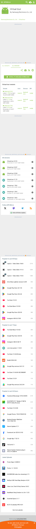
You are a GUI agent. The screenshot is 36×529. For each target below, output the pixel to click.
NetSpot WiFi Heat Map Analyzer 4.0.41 (18, 480)
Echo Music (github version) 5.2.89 (17, 282)
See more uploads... (18, 510)
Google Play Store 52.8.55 (14, 312)
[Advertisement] (18, 43)
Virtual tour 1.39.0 (12, 191)
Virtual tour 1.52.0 (12, 198)
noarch (20, 93)
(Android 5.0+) (8, 97)
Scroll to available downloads (19, 77)
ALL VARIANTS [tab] (6, 65)
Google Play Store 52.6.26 (14, 294)
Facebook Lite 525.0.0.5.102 (15, 432)
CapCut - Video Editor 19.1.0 (15, 270)
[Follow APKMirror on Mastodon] (14, 209)
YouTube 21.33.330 (12, 408)
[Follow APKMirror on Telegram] (22, 209)
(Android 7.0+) (8, 105)
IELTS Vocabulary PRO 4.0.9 (15, 505)
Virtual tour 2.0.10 (12, 161)
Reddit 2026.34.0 (12, 360)
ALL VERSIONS (15, 65)
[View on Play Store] (25, 70)
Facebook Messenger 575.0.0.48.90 (17, 396)
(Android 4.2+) (8, 91)
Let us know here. (22, 519)
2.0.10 (8, 107)
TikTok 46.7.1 (11, 444)
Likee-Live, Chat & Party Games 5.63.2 (18, 486)
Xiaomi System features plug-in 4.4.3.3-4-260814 (16, 450)
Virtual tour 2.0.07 (12, 167)
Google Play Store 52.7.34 (14, 288)
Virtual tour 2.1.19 (12, 179)
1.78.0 (8, 93)
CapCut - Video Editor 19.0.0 (15, 276)
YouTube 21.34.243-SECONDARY (16, 372)
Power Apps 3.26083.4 (13, 462)
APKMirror (7, 2)
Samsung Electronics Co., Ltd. (22, 12)
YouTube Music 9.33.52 (13, 306)
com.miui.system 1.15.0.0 (14, 348)
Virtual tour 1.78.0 (12, 185)
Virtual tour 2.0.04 (12, 173)
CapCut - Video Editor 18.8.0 (15, 263)
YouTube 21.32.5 (12, 300)
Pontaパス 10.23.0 (12, 468)
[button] (22, 70)
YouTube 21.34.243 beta (14, 354)
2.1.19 (8, 99)
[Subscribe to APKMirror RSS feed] (31, 209)
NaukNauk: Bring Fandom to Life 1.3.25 (18, 492)
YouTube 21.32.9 (12, 378)
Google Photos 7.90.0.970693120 (16, 414)
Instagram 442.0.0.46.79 (14, 342)
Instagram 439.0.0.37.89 (14, 318)
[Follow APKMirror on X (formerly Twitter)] (5, 209)
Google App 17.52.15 (13, 438)
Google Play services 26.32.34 (15, 384)
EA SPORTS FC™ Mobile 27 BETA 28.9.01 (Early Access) (16, 402)
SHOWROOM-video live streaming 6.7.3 (18, 474)
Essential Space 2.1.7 (13, 498)
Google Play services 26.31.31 (15, 366)
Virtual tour (22, 19)
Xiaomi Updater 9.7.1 (13, 426)
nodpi (31, 93)
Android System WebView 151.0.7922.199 (14, 420)
